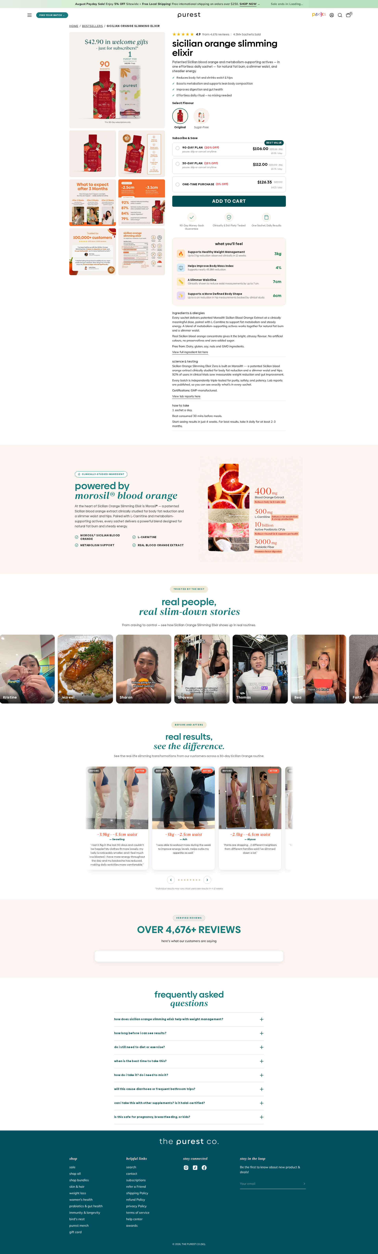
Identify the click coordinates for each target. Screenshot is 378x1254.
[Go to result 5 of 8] (190, 880)
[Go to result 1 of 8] (179, 880)
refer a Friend (136, 1187)
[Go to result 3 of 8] (184, 880)
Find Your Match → (52, 15)
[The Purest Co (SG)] (189, 15)
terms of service (137, 1212)
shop (73, 1158)
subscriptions (136, 1180)
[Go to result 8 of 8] (199, 880)
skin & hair (76, 1187)
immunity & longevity (84, 1212)
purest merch (79, 1225)
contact (131, 1174)
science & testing (185, 361)
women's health (81, 1199)
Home (73, 26)
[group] (189, 820)
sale (72, 1167)
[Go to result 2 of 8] (182, 880)
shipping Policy (137, 1193)
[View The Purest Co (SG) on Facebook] (204, 1168)
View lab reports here (186, 396)
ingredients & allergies (188, 313)
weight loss (77, 1193)
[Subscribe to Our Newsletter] (300, 1183)
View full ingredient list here (190, 352)
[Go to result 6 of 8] (193, 880)
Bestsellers (92, 26)
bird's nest (77, 1219)
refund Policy (135, 1199)
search (131, 1167)
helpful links (136, 1158)
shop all (75, 1174)
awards (132, 1225)
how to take (180, 406)
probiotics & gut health (86, 1206)
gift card (75, 1232)
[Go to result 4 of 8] (187, 880)
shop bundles (79, 1180)
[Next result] (207, 880)
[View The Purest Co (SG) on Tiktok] (195, 1168)
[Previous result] (171, 880)
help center (134, 1219)
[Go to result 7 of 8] (196, 880)
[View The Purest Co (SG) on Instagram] (186, 1168)
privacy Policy (136, 1206)
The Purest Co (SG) (193, 1244)
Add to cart (229, 201)
